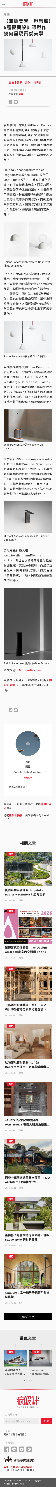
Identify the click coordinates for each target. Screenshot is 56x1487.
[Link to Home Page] (28, 4)
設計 (28, 82)
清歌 (21, 94)
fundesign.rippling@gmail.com (28, 772)
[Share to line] (16, 102)
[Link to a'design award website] (19, 1468)
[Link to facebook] (6, 1450)
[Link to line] (14, 1450)
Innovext (19, 1484)
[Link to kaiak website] (19, 1459)
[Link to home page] (28, 1402)
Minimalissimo (30, 670)
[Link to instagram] (29, 1450)
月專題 (37, 82)
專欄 (11, 82)
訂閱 (46, 1421)
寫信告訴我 (9, 1434)
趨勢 (19, 82)
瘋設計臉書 (16, 815)
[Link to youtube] (22, 1450)
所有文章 (28, 778)
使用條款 (22, 1434)
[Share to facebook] (11, 102)
